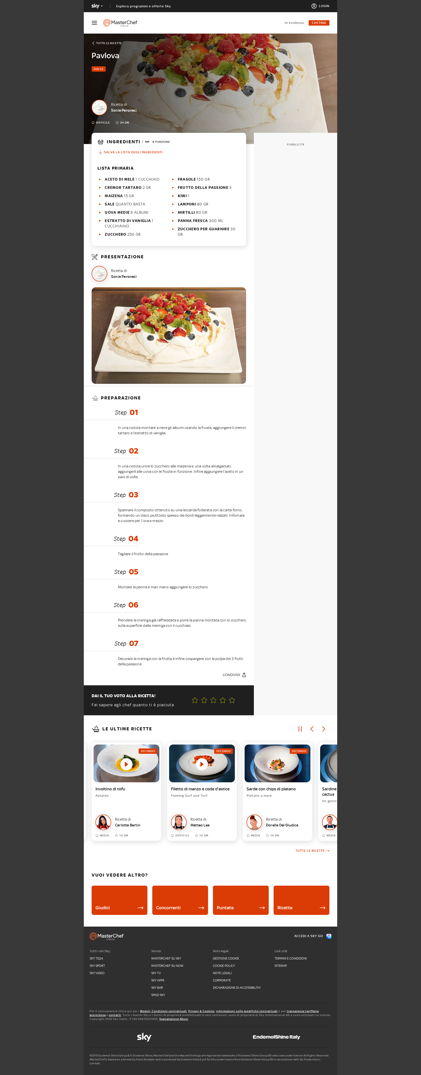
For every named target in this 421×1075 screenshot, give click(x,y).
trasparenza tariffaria (303, 1011)
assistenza (98, 1015)
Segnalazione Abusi (173, 1019)
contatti (115, 1015)
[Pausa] (300, 729)
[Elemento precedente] (312, 729)
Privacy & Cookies (201, 1011)
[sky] (144, 1037)
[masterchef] (122, 23)
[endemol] (276, 1037)
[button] (232, 700)
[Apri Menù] (97, 23)
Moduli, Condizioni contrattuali (163, 1011)
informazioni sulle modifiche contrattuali (247, 1011)
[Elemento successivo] (323, 729)
